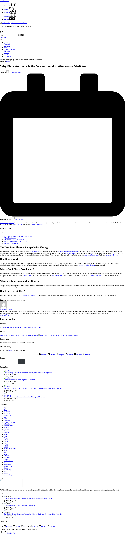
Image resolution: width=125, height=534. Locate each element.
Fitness (6, 434)
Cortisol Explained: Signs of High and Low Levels (19, 380)
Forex (6, 438)
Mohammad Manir (6, 310)
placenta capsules (37, 224)
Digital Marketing (9, 422)
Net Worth (7, 457)
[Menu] (1, 39)
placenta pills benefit (112, 255)
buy (23, 295)
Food (5, 436)
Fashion (6, 429)
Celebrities (7, 420)
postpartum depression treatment (68, 251)
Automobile (7, 411)
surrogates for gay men (91, 255)
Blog (5, 417)
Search (2, 358)
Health (8, 61)
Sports (6, 468)
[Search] (21, 361)
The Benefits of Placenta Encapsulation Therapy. (18, 236)
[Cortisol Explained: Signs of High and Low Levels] (7, 378)
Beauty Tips (7, 415)
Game (6, 441)
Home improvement (10, 448)
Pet (5, 462)
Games (6, 443)
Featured (6, 431)
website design (8, 475)
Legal (5, 454)
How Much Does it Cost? (12, 243)
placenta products (57, 275)
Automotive (7, 413)
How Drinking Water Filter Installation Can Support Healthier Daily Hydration (28, 372)
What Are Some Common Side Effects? (16, 241)
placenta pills (18, 224)
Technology (7, 469)
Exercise (6, 427)
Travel (6, 473)
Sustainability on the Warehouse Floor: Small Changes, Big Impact (24, 397)
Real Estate (7, 464)
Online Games (8, 461)
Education (7, 424)
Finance (6, 433)
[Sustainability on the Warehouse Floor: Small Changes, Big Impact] (7, 395)
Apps (5, 410)
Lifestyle (6, 455)
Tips (5, 471)
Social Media (8, 466)
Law (5, 452)
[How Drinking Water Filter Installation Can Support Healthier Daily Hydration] (7, 371)
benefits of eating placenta (87, 265)
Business (6, 418)
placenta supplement (96, 275)
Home (6, 447)
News (6, 459)
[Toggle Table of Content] (1, 233)
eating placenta (34, 251)
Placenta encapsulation (7, 223)
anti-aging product (70, 253)
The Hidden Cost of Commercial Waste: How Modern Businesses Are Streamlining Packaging (33, 388)
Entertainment (8, 425)
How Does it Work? (10, 238)
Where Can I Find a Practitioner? (14, 239)
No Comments (19, 219)
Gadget (6, 440)
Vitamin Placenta (27, 275)
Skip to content (4, 1)
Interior (6, 450)
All (5, 408)
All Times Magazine (20, 23)
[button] (19, 35)
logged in (11, 350)
